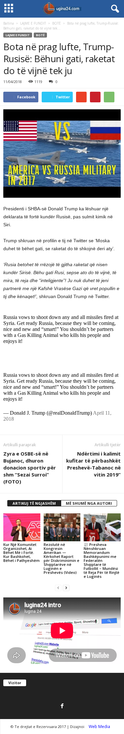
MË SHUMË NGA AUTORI (89, 503)
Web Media (99, 726)
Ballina (8, 23)
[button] (113, 9)
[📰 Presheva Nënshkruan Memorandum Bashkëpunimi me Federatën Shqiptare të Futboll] (102, 527)
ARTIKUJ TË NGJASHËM (34, 503)
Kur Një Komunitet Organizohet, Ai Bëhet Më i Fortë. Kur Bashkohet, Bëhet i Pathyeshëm (21, 552)
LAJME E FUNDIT (33, 23)
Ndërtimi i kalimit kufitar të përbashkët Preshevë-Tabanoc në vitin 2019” (93, 464)
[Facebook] (62, 706)
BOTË (56, 23)
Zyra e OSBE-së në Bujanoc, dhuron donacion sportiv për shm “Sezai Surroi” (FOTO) (29, 467)
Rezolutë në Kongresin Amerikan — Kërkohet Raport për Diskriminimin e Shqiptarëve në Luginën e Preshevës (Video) (61, 558)
